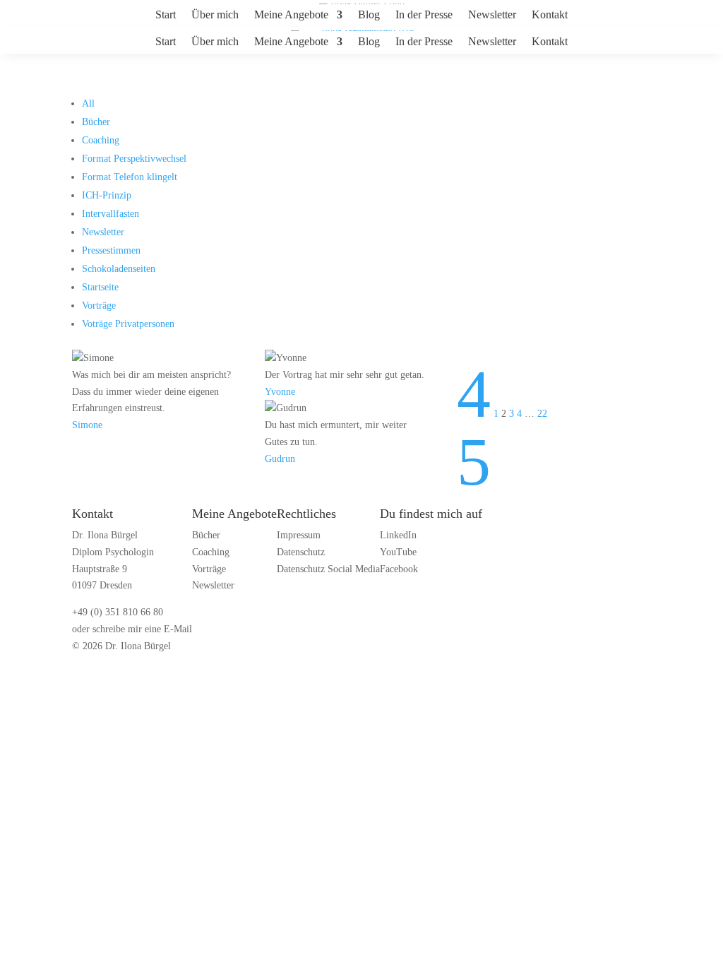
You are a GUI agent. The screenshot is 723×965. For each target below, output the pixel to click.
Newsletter (492, 15)
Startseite (100, 287)
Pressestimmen (111, 250)
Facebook (399, 569)
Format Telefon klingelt (129, 177)
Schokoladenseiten (118, 269)
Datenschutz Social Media (328, 569)
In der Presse (424, 15)
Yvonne (280, 391)
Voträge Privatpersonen (128, 324)
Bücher (96, 122)
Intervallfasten (110, 213)
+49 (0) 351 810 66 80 (117, 612)
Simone (87, 425)
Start (165, 15)
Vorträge (99, 305)
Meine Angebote (291, 15)
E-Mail (178, 629)
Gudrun (280, 459)
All (88, 103)
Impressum (299, 535)
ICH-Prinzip (106, 195)
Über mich (215, 15)
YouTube (398, 552)
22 (542, 413)
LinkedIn (398, 535)
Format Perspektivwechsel (134, 158)
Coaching (100, 140)
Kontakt (550, 15)
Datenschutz (301, 552)
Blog (369, 15)
